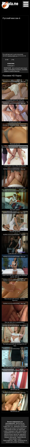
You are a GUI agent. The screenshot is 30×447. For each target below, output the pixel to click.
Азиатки (23, 234)
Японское (23, 125)
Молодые (23, 325)
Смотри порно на (12, 56)
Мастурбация (23, 147)
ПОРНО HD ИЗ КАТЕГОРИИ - (12, 81)
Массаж (23, 81)
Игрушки (22, 191)
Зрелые (23, 349)
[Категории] (25, 7)
